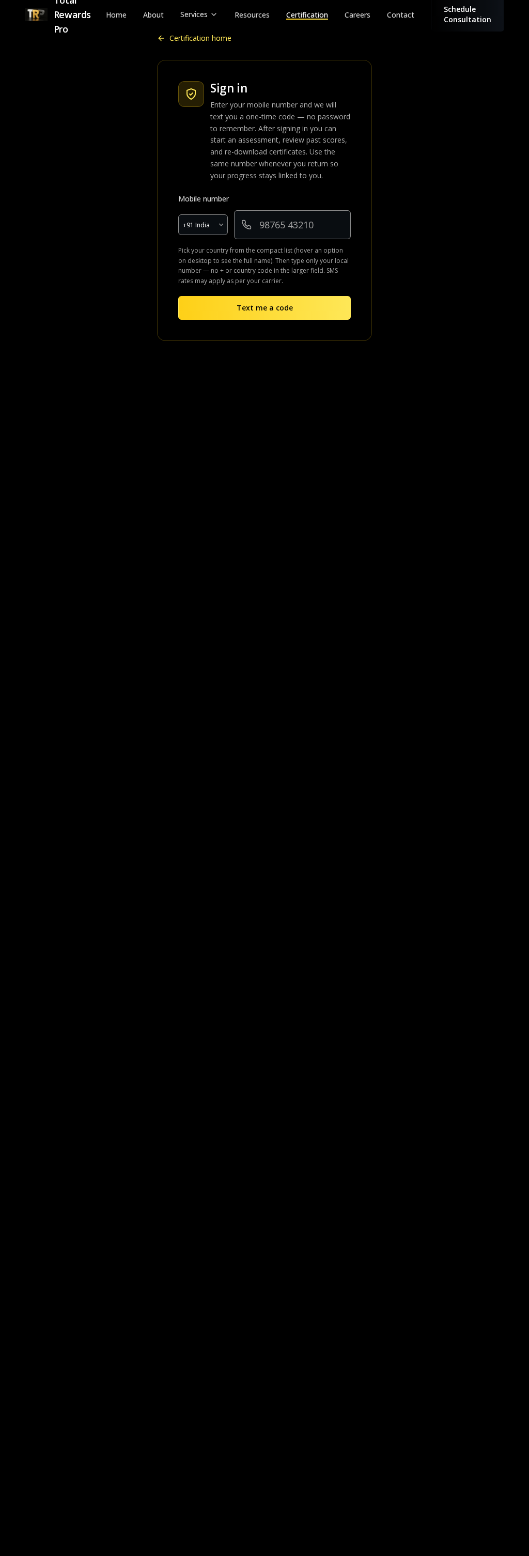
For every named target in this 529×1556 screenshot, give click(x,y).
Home (116, 15)
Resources (252, 15)
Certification (307, 15)
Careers (357, 15)
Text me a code (265, 308)
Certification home (200, 38)
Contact (400, 15)
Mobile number (203, 199)
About (153, 15)
